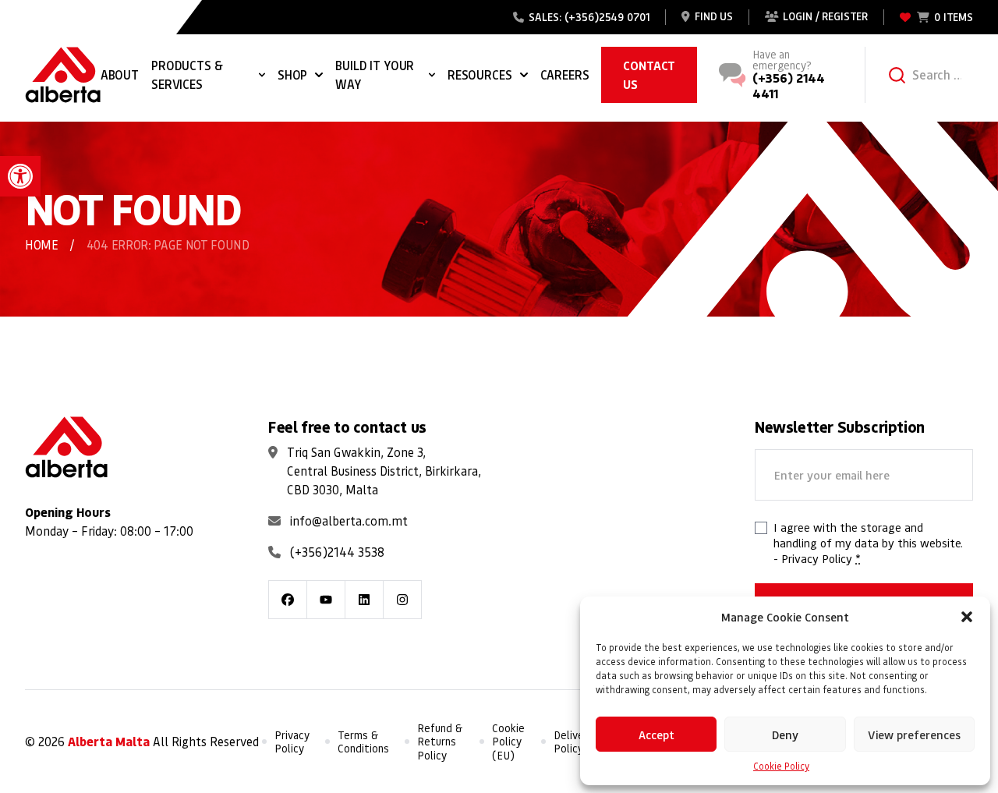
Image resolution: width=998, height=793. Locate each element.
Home (41, 244)
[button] (20, 176)
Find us (714, 16)
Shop (292, 74)
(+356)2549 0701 (607, 16)
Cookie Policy (781, 766)
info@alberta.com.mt (349, 520)
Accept (656, 734)
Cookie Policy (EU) (508, 741)
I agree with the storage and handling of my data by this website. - (868, 542)
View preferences (914, 734)
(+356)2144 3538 (337, 551)
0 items (953, 16)
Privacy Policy (816, 558)
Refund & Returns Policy (440, 741)
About (120, 74)
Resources (480, 74)
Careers (564, 74)
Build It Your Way (374, 74)
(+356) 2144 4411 (788, 85)
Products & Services (186, 74)
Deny (785, 734)
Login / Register (825, 16)
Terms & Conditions (363, 742)
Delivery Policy (573, 742)
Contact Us (649, 74)
